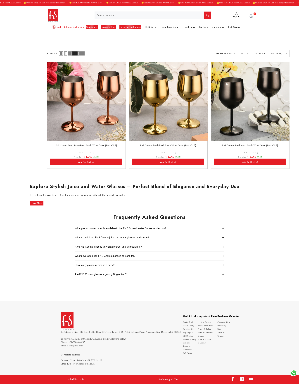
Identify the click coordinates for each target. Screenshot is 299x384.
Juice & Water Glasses (30, 37)
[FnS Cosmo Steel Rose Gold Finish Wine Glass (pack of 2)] (86, 101)
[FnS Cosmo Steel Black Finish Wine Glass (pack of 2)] (250, 101)
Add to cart (84, 162)
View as (52, 53)
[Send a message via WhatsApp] (293, 373)
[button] (61, 53)
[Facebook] (232, 379)
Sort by (260, 53)
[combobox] (149, 15)
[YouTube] (251, 379)
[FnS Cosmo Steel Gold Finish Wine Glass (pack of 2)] (168, 101)
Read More (37, 203)
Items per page (225, 53)
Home (12, 37)
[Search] (153, 15)
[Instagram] (241, 379)
